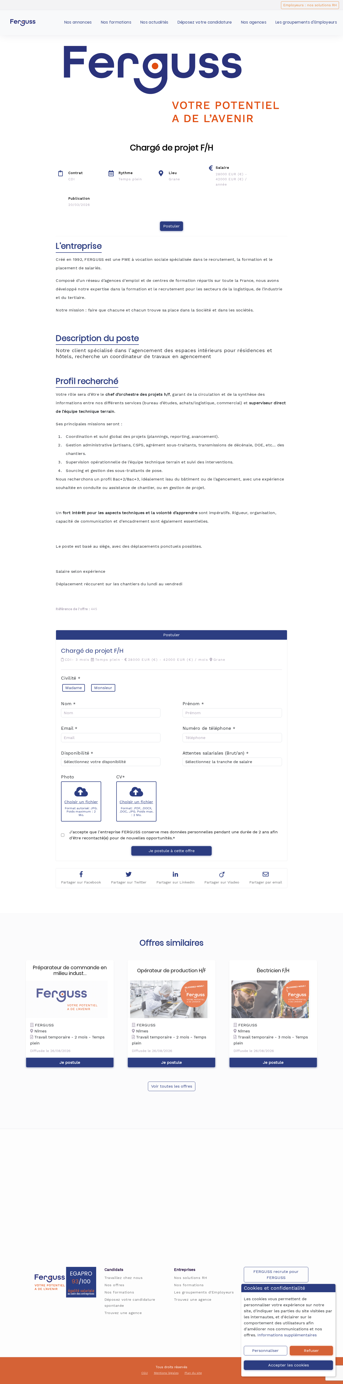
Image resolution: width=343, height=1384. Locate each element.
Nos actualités (154, 22)
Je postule (70, 1062)
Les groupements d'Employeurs (306, 22)
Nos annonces (78, 22)
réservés (180, 1367)
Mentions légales (166, 1373)
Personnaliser (265, 1350)
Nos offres (114, 1285)
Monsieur (103, 687)
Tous (159, 1367)
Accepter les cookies (288, 1365)
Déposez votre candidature (205, 22)
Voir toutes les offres (171, 1086)
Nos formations (116, 22)
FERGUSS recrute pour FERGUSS (276, 1274)
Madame (73, 687)
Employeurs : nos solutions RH (310, 5)
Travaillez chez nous (123, 1278)
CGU (144, 1373)
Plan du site (193, 1373)
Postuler (171, 226)
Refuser (311, 1350)
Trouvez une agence (123, 1313)
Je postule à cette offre (172, 850)
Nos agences (254, 22)
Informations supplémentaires (287, 1335)
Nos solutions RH (190, 1278)
